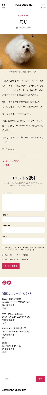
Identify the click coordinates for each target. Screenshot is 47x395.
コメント (7, 192)
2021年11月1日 (25, 28)
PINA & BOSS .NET (23, 5)
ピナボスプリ (23, 15)
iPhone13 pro (10, 149)
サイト (5, 236)
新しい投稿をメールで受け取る (16, 259)
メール (6, 226)
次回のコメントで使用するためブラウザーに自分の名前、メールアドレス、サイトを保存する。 (24, 249)
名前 (5, 215)
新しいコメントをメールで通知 (16, 255)
